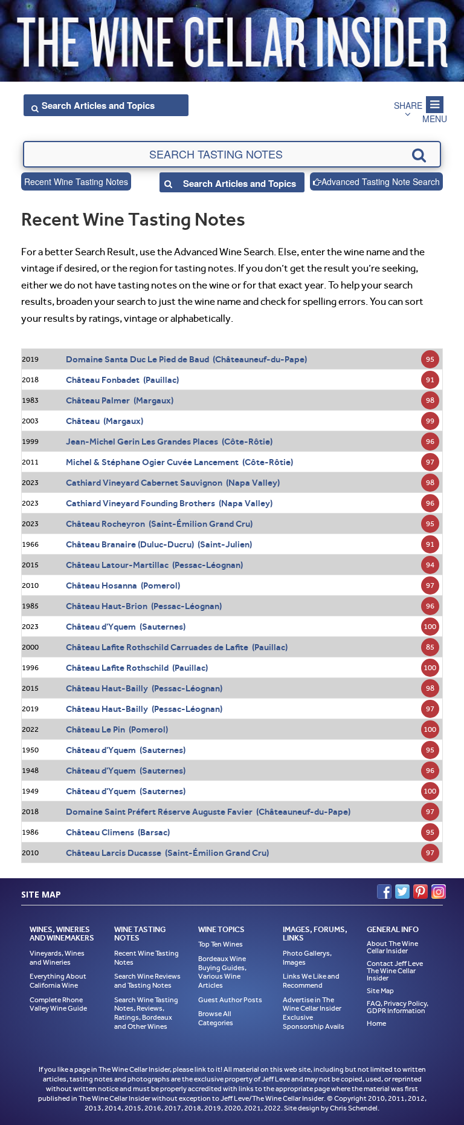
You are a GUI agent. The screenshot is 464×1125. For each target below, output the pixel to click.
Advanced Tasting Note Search (380, 181)
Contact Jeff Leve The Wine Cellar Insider (395, 970)
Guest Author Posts (230, 1000)
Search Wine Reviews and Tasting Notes (147, 981)
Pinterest (420, 891)
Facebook (384, 891)
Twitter (402, 891)
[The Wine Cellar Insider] (232, 38)
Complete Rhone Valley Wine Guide (58, 1004)
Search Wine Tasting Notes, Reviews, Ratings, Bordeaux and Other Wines (146, 1013)
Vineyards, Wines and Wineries (57, 958)
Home (376, 1023)
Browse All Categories (215, 1018)
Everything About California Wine (58, 981)
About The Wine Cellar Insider (392, 947)
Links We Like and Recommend (311, 981)
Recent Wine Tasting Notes (76, 181)
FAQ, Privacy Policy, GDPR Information (397, 1007)
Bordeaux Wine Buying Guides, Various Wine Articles (222, 972)
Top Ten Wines (220, 944)
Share (408, 105)
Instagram (438, 891)
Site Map (380, 990)
